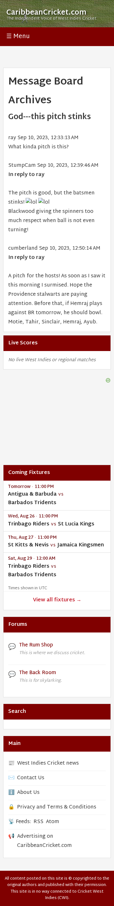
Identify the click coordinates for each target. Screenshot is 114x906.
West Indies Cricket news (48, 763)
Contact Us (30, 778)
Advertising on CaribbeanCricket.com (44, 841)
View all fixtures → (57, 600)
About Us (28, 792)
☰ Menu (18, 36)
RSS (38, 822)
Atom (52, 822)
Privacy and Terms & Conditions (56, 807)
